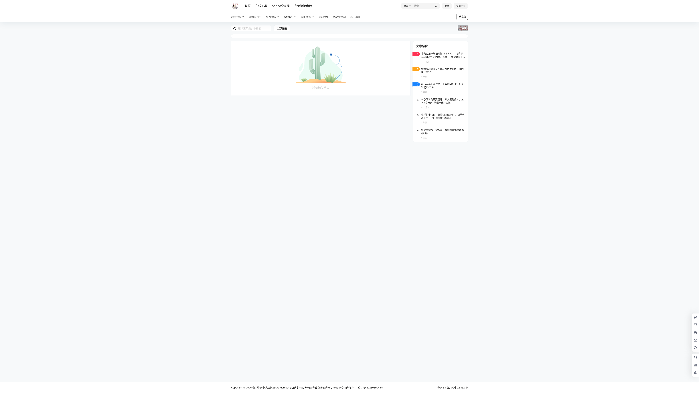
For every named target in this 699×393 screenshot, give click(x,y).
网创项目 (254, 16)
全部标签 (282, 28)
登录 (447, 6)
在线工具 (261, 6)
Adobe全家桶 (281, 6)
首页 (248, 6)
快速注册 (460, 6)
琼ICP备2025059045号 (370, 387)
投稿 (463, 16)
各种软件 (289, 16)
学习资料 (306, 16)
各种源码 (271, 16)
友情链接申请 (303, 6)
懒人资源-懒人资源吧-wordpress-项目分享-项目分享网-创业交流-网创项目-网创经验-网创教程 (303, 387)
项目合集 (236, 16)
